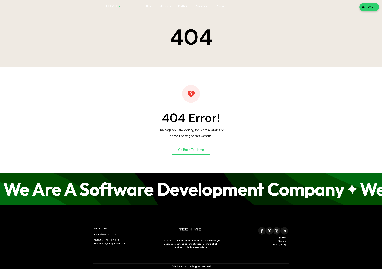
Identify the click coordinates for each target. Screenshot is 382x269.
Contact (282, 241)
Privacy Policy (279, 244)
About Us (281, 237)
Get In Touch (369, 7)
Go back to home (191, 150)
